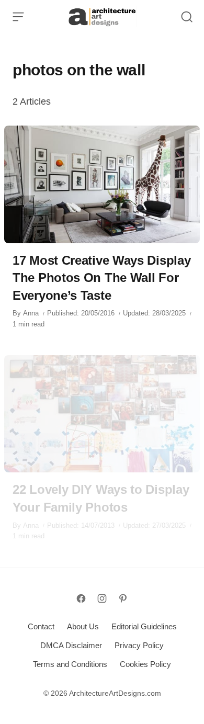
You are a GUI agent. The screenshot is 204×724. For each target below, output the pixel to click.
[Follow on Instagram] (102, 598)
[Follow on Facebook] (81, 598)
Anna (31, 313)
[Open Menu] (18, 16)
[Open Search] (186, 16)
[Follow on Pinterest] (123, 598)
